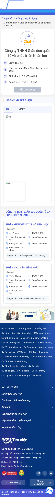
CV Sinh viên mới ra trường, (15, 356)
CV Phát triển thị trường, (13, 366)
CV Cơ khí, (22, 352)
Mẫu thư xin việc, (9, 338)
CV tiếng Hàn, (8, 333)
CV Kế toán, (28, 342)
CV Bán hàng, (30, 347)
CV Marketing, (46, 347)
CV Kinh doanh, (44, 342)
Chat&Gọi (30, 89)
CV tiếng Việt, (40, 328)
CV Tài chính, (38, 371)
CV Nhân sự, (15, 347)
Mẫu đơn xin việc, (42, 333)
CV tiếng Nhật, (24, 333)
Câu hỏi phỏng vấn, (11, 342)
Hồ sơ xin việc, (8, 328)
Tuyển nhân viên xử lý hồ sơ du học (27, 224)
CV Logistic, (7, 375)
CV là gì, (45, 338)
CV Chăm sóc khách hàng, (14, 361)
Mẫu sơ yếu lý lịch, (30, 338)
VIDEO (22, 109)
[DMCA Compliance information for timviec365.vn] (21, 473)
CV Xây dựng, (8, 352)
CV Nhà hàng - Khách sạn (28, 375)
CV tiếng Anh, (24, 328)
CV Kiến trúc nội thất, (42, 356)
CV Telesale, (23, 371)
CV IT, (4, 347)
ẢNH (8, 109)
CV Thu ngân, (8, 371)
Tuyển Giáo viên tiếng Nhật (22, 267)
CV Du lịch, (33, 366)
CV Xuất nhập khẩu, (39, 352)
